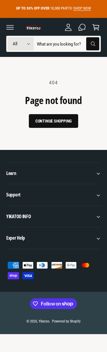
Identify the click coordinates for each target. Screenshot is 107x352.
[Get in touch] (82, 27)
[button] (10, 27)
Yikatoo (44, 321)
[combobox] (68, 44)
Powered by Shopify (66, 321)
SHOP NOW (82, 8)
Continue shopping (53, 121)
